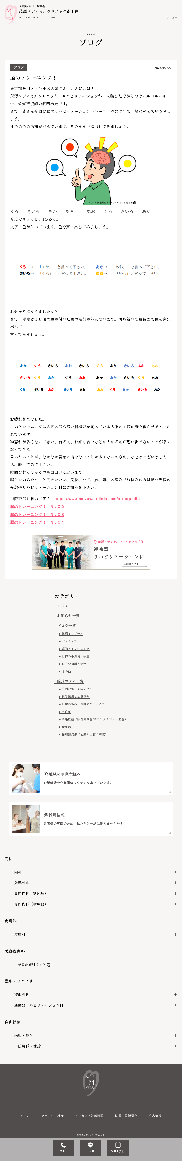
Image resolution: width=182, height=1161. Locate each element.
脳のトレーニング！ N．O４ (37, 522)
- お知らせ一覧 (67, 615)
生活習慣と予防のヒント (79, 689)
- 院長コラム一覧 (69, 680)
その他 (66, 671)
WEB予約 (118, 1151)
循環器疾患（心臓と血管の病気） (85, 734)
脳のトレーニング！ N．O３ (37, 514)
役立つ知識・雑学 (74, 664)
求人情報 (155, 1115)
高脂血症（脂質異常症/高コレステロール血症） (94, 719)
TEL (63, 1151)
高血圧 (66, 711)
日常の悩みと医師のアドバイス (83, 704)
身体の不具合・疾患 (76, 656)
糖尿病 (66, 727)
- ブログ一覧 (65, 625)
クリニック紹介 (52, 1115)
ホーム (25, 1115)
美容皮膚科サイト (30, 964)
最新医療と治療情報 (76, 696)
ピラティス (69, 641)
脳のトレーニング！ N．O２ (37, 507)
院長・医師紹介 (126, 1115)
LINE (90, 1151)
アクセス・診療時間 (89, 1115)
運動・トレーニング (76, 648)
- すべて (61, 605)
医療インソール (72, 633)
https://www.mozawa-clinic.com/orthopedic (97, 499)
